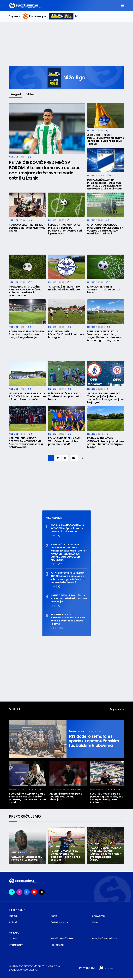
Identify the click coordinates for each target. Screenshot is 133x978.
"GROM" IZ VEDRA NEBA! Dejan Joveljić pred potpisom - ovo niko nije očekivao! (65, 855)
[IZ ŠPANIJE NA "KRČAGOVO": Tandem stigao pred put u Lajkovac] (66, 373)
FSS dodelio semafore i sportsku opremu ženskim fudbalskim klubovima (94, 741)
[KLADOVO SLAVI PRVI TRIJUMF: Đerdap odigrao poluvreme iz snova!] (27, 205)
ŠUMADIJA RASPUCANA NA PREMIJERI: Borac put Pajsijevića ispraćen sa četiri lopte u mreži (65, 229)
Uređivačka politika (104, 938)
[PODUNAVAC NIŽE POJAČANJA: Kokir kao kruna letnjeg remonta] (66, 311)
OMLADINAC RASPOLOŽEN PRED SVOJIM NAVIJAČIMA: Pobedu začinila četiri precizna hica (25, 291)
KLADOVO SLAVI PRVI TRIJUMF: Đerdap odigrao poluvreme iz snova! (27, 227)
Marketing (57, 944)
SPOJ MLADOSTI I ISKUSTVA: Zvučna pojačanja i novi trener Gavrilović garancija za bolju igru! (105, 398)
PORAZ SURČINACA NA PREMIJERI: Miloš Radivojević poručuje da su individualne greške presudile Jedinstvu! (104, 184)
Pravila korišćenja (62, 938)
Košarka (14, 922)
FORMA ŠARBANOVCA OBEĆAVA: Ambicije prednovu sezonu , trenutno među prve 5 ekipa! (105, 443)
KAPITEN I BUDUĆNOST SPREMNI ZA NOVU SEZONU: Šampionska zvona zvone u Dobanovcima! (26, 443)
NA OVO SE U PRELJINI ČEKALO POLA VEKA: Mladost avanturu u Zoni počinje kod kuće (27, 396)
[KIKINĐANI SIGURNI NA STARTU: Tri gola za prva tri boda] (105, 267)
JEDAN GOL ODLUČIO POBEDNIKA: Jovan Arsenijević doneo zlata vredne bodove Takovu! (105, 139)
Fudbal (13, 915)
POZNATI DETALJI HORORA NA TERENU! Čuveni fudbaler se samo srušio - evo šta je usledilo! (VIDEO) (105, 853)
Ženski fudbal (76, 731)
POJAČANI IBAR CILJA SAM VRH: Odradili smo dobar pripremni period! (64, 441)
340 (74, 458)
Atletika (16, 852)
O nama (14, 938)
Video (30, 94)
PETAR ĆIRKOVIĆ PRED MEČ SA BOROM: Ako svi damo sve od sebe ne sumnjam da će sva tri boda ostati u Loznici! (45, 170)
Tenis (54, 915)
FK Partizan (96, 789)
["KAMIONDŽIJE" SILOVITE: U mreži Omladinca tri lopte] (66, 267)
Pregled (16, 94)
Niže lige (13, 157)
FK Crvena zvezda (59, 789)
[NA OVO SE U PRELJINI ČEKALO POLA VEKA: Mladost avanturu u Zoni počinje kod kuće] (27, 373)
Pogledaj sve (117, 709)
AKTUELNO (56, 846)
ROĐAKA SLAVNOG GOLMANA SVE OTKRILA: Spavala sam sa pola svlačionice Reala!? (67, 528)
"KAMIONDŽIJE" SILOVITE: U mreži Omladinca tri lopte (64, 288)
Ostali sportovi (60, 922)
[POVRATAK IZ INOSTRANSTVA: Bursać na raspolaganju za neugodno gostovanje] (27, 311)
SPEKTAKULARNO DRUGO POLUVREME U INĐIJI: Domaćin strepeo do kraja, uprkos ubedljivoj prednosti (105, 229)
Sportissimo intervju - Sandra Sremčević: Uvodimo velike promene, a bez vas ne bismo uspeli (27, 798)
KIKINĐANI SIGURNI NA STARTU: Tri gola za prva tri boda (103, 289)
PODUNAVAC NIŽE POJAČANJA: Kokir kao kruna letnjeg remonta (66, 334)
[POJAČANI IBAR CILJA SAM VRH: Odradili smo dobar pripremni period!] (66, 418)
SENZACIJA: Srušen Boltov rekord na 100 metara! (26, 858)
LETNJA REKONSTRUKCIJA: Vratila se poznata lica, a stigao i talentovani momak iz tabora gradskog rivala (104, 336)
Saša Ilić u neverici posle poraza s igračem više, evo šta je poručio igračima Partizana (106, 798)
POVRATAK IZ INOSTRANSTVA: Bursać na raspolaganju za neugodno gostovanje (27, 334)
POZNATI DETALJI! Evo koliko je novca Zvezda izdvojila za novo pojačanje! (68, 598)
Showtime (98, 915)
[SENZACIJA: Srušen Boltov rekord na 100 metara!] (27, 845)
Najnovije (14, 16)
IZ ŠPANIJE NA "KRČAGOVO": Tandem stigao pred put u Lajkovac (65, 396)
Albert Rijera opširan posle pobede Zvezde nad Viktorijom (65, 796)
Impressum (16, 944)
